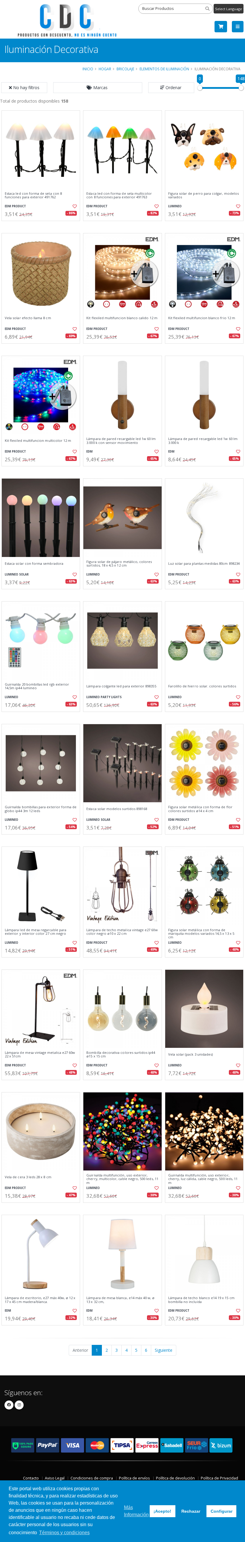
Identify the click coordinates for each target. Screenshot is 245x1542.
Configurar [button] (221, 1511)
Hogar (105, 68)
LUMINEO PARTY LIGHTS (104, 697)
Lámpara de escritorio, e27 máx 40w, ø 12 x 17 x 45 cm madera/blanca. (40, 1300)
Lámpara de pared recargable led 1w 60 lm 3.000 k (203, 441)
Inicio (87, 68)
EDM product (15, 206)
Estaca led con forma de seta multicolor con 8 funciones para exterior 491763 (119, 195)
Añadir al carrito (42, 226)
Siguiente (163, 1350)
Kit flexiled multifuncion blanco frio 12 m (201, 318)
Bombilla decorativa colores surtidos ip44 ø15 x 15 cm (120, 1054)
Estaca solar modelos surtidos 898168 (116, 809)
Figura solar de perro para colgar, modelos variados (203, 195)
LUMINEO (175, 206)
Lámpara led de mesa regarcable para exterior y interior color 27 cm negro (35, 932)
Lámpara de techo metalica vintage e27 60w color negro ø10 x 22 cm (121, 932)
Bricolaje (125, 68)
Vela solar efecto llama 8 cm (28, 318)
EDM (89, 451)
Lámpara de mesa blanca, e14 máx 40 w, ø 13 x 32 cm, (120, 1300)
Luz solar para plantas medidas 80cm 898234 (204, 563)
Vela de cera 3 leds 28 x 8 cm (28, 1177)
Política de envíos (134, 1478)
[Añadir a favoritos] (73, 206)
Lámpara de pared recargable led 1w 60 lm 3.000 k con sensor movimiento (121, 441)
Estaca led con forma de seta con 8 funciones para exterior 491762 (33, 195)
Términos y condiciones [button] (64, 1532)
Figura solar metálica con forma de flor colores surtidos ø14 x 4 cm (200, 809)
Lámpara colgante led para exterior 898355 (121, 686)
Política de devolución (175, 1478)
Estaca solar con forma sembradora (34, 563)
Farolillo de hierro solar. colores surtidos (202, 686)
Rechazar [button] (190, 1511)
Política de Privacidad (219, 1478)
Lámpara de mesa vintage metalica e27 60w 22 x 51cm (40, 1054)
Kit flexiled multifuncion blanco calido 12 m (121, 318)
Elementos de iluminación (164, 68)
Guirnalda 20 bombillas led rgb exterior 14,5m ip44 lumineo (37, 686)
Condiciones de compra (92, 1478)
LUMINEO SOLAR (17, 574)
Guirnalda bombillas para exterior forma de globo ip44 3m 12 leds (40, 809)
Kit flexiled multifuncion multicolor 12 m (38, 440)
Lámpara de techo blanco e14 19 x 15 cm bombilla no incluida (201, 1300)
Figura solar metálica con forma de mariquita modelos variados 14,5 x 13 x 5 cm (201, 933)
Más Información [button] (136, 1511)
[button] (97, 87)
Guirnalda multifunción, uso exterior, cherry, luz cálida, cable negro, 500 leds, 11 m (203, 1179)
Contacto (31, 1478)
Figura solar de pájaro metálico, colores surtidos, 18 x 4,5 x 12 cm (119, 563)
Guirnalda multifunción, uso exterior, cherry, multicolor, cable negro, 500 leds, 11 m (122, 1179)
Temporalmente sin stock (204, 1085)
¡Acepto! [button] (162, 1511)
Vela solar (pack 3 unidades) (190, 1054)
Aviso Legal (55, 1478)
